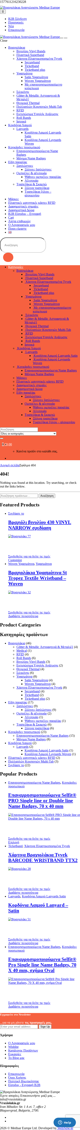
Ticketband (32, 66)
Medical (21, 650)
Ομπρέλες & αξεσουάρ (31, 173)
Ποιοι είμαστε (17, 228)
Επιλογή (13, 842)
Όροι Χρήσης (17, 1077)
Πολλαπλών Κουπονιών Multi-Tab (39, 106)
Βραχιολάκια (16, 47)
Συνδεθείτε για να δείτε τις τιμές (29, 556)
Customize (15, 560)
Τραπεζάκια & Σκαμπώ (31, 184)
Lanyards (22, 129)
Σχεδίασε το (16, 513)
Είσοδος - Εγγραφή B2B (24, 1085)
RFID (20, 110)
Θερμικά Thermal (28, 103)
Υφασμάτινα (24, 73)
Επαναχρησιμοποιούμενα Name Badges (51, 370)
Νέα (11, 26)
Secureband (32, 62)
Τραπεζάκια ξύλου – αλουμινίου (38, 193)
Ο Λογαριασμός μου (21, 225)
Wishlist (13, 1047)
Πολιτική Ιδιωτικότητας (23, 1081)
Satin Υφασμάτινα (36, 77)
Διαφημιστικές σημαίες (23, 206)
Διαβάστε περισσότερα (23, 616)
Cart (11, 217)
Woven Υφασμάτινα (38, 81)
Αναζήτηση (47, 495)
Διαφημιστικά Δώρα (21, 210)
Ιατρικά (21, 121)
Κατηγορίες (15, 267)
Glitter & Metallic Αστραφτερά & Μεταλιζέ (44, 647)
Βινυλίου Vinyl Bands (30, 51)
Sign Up (45, 1026)
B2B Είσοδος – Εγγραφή (24, 214)
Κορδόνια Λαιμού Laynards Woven (48, 754)
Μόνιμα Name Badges (31, 158)
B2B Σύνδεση (17, 19)
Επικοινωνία (16, 30)
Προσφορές (16, 22)
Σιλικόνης (22, 92)
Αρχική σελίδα (9, 465)
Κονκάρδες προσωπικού (24, 147)
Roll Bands (23, 117)
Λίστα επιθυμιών (19, 221)
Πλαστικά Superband (30, 55)
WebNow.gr (65, 1128)
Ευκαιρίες (14, 1054)
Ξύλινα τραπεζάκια (37, 188)
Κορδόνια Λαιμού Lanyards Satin (55, 355)
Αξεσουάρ (31, 180)
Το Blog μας (16, 1058)
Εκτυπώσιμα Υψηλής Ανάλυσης (37, 114)
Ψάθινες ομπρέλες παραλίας (43, 177)
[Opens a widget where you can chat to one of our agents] (64, 1123)
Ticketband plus (35, 69)
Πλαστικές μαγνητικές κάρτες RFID (31, 202)
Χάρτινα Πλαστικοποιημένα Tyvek (39, 58)
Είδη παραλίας (17, 162)
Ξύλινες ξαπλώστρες (38, 169)
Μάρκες (13, 199)
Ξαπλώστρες (24, 165)
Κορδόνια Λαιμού (20, 125)
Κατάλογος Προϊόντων (23, 1050)
